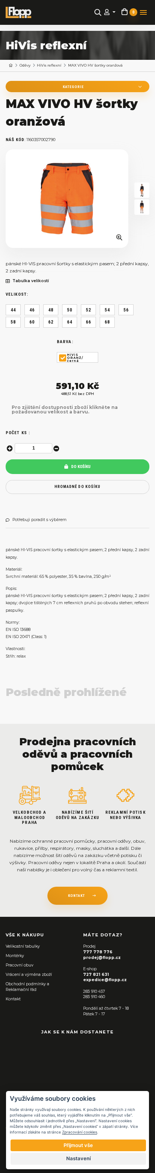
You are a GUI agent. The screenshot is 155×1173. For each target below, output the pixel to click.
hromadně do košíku (77, 486)
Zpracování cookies (79, 1132)
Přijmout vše (78, 1145)
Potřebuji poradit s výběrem (39, 520)
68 (107, 322)
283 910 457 (94, 991)
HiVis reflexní (49, 65)
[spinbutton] (33, 448)
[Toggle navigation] (143, 12)
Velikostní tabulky (23, 946)
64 (69, 322)
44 (13, 310)
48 (50, 310)
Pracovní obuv (19, 965)
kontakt (76, 895)
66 (88, 322)
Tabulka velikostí (30, 281)
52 (88, 310)
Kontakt (13, 999)
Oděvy (25, 65)
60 (32, 322)
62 (50, 322)
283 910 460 (94, 996)
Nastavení (78, 1158)
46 (32, 310)
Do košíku (80, 466)
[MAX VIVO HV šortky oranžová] (67, 198)
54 (107, 310)
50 (69, 310)
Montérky (15, 955)
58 (13, 322)
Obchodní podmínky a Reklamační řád (27, 987)
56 (126, 310)
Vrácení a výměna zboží (29, 974)
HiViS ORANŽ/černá (75, 358)
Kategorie (73, 87)
